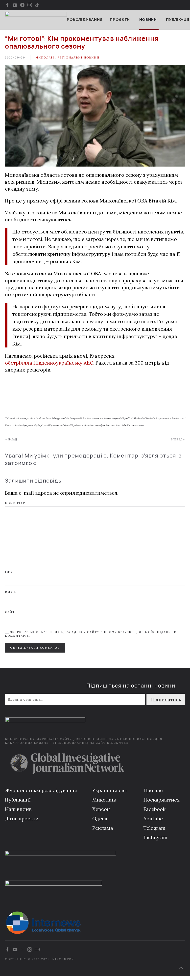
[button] (181, 968)
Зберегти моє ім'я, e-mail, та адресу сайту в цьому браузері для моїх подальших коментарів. (92, 633)
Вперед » (178, 439)
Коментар (15, 503)
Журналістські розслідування (41, 790)
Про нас (153, 790)
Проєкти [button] (120, 19)
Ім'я (9, 572)
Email (10, 592)
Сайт (10, 612)
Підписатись (165, 699)
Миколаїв (45, 57)
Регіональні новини (78, 57)
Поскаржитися (161, 800)
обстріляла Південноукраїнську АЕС (49, 363)
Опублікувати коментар (35, 647)
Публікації (177, 19)
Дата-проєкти (22, 818)
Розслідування (84, 19)
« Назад (11, 439)
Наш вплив (18, 809)
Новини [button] (148, 19)
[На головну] (36, 20)
